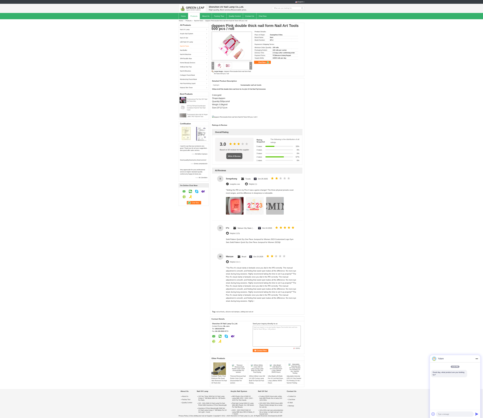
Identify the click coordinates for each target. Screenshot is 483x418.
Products (193, 16)
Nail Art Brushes (185, 71)
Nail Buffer (183, 50)
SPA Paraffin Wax (186, 58)
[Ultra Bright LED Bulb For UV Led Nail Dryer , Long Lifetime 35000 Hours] (276, 368)
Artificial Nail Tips (186, 67)
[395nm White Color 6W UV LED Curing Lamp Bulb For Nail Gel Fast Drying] (257, 368)
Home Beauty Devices (187, 63)
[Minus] (476, 358)
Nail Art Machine (185, 54)
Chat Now (263, 16)
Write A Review (234, 156)
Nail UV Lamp (185, 29)
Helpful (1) (253, 184)
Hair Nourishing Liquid (187, 83)
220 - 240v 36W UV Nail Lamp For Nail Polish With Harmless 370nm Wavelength (212, 404)
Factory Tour (219, 16)
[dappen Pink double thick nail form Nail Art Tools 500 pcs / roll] (231, 46)
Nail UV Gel (184, 38)
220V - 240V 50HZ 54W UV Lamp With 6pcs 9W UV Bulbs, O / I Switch (243, 412)
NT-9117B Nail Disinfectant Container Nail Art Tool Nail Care (196, 108)
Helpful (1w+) (235, 262)
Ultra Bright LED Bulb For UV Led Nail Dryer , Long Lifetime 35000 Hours (276, 379)
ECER (280, 416)
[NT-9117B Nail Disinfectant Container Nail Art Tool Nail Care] (183, 107)
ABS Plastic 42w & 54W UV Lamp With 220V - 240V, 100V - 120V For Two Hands (242, 398)
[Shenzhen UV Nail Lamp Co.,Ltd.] (192, 8)
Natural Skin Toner (186, 88)
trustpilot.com (235, 184)
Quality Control (235, 16)
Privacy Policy (183, 416)
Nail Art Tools (198, 21)
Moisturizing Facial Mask (188, 79)
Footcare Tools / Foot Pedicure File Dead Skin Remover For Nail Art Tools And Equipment (219, 380)
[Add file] (433, 414)
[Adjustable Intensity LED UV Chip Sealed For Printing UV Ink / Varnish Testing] (295, 368)
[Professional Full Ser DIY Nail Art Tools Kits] (183, 100)
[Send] (477, 414)
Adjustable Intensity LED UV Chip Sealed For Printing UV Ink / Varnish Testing (294, 379)
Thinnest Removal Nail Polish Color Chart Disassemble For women (238, 379)
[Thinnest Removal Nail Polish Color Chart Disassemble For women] (238, 368)
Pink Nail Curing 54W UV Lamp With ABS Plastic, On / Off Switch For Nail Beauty (243, 405)
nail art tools (220, 312)
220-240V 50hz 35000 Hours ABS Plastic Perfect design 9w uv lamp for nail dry (271, 405)
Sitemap (291, 406)
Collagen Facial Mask (187, 75)
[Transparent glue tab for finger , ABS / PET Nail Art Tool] (182, 115)
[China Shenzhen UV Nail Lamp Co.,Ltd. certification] (186, 133)
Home (183, 16)
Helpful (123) (235, 233)
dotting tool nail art (247, 312)
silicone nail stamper (233, 312)
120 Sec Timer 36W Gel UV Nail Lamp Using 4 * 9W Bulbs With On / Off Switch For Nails (211, 398)
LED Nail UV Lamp (186, 42)
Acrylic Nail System (186, 34)
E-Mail (290, 403)
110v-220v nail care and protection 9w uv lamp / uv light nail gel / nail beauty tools (271, 412)
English (300, 2)
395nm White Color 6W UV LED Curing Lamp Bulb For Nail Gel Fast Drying (257, 379)
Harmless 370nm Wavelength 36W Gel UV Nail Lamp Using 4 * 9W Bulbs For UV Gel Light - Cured (212, 410)
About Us (205, 16)
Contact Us (249, 16)
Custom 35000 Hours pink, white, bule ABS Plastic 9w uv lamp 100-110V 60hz (270, 398)
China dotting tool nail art (197, 416)
